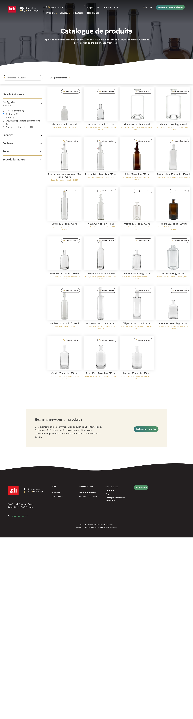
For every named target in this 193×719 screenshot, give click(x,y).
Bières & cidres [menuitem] (112, 487)
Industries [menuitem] (77, 13)
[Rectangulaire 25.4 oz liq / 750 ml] (173, 161)
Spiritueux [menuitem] (110, 490)
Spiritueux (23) (12, 114)
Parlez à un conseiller (146, 429)
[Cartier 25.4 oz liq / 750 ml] (64, 210)
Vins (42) (10, 117)
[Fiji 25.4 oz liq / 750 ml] (173, 260)
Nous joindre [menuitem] (57, 496)
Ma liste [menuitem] (148, 7)
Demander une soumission (170, 7)
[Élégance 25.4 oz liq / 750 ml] (137, 310)
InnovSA (113, 527)
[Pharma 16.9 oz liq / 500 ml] (173, 111)
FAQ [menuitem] (98, 7)
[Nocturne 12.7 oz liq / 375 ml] (101, 111)
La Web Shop (103, 527)
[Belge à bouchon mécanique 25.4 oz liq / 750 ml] (64, 161)
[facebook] (165, 488)
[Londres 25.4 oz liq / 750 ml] (137, 360)
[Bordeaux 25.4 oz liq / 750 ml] (64, 310)
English (90, 7)
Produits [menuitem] (51, 13)
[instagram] (175, 488)
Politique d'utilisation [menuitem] (87, 493)
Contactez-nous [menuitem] (110, 7)
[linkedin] (170, 488)
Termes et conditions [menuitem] (88, 496)
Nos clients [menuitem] (93, 13)
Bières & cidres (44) (15, 111)
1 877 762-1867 (20, 516)
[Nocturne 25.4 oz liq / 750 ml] (64, 260)
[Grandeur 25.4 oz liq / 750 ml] (137, 260)
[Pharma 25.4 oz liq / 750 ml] (137, 210)
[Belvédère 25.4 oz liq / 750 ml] (101, 360)
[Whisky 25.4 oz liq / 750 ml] (101, 210)
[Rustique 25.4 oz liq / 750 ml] (173, 310)
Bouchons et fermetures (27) (19, 127)
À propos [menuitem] (56, 493)
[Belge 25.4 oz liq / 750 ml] (137, 161)
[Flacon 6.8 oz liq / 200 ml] (64, 111)
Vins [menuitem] (107, 494)
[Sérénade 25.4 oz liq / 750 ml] (101, 260)
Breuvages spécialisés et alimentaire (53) (23, 122)
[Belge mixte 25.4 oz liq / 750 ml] (101, 161)
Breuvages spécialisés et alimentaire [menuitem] (116, 498)
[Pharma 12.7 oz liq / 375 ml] (137, 111)
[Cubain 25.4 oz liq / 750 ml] (64, 360)
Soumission (141, 487)
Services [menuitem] (64, 13)
